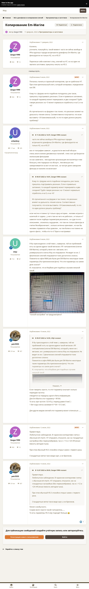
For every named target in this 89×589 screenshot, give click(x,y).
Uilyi (15, 252)
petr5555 (15, 344)
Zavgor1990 (18, 32)
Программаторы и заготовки (51, 32)
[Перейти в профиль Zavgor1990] (6, 32)
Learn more (4, 4)
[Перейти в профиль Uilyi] (15, 243)
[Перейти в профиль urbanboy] (15, 132)
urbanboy (15, 141)
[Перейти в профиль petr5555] (15, 335)
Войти (64, 537)
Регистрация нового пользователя (24, 537)
